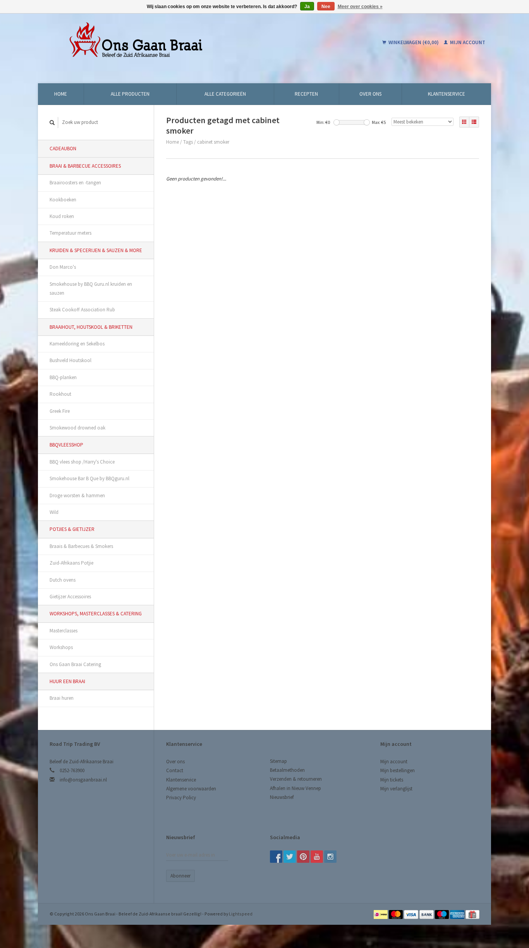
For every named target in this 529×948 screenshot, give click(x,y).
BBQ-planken (63, 377)
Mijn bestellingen (397, 770)
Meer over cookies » (360, 6)
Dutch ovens (63, 580)
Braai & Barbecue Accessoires (85, 166)
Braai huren (62, 698)
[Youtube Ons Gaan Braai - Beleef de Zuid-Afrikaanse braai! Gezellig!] (317, 856)
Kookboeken (63, 199)
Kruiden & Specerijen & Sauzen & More (96, 250)
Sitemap (278, 761)
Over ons (370, 94)
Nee (325, 6)
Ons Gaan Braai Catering (75, 664)
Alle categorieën (225, 94)
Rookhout (60, 394)
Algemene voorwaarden (191, 788)
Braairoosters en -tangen (75, 182)
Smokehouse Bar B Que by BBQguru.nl (89, 478)
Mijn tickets (391, 779)
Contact (174, 770)
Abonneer (180, 875)
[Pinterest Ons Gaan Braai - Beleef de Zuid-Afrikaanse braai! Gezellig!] (303, 856)
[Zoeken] (52, 122)
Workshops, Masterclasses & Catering (96, 613)
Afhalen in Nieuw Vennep (295, 788)
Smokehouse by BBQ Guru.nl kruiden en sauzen (91, 288)
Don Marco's (63, 267)
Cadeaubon (63, 148)
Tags (188, 142)
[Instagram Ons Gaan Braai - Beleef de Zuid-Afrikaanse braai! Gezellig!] (330, 856)
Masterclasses (63, 630)
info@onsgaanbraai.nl (83, 779)
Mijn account (467, 42)
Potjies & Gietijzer (72, 529)
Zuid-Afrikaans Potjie (71, 563)
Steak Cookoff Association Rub (82, 309)
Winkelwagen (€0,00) (413, 42)
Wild (54, 512)
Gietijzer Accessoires (70, 596)
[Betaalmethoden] (381, 913)
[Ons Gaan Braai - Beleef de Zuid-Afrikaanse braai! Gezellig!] (185, 43)
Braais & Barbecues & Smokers (81, 546)
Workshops (61, 647)
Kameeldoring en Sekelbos (77, 343)
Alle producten (130, 94)
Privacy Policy (181, 797)
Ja (307, 6)
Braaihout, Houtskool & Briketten (91, 327)
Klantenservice (446, 94)
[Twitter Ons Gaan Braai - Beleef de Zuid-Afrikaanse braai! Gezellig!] (289, 856)
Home (60, 94)
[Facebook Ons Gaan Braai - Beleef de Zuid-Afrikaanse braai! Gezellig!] (276, 856)
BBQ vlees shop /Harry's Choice (82, 462)
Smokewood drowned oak (77, 427)
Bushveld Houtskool (70, 360)
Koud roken (62, 216)
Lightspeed (240, 914)
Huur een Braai (67, 681)
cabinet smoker (213, 142)
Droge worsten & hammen (77, 495)
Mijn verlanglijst (396, 788)
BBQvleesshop (66, 444)
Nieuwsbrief (282, 797)
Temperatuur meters (70, 233)
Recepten (306, 94)
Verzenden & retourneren (296, 779)
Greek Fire (60, 411)
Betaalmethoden (287, 770)
